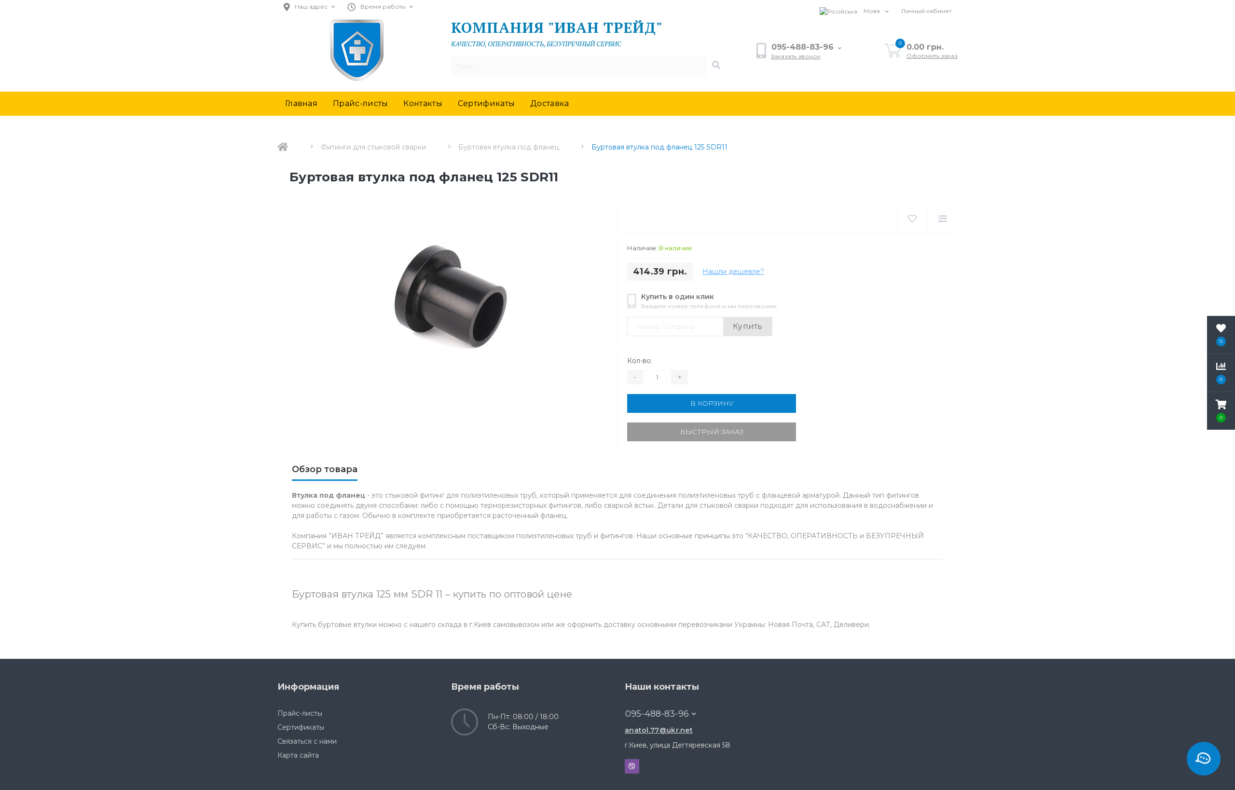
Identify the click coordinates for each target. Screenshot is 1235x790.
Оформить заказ (932, 55)
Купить (748, 326)
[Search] (716, 65)
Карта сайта (298, 755)
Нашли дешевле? (733, 271)
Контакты (422, 103)
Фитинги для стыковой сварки (373, 147)
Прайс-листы (360, 103)
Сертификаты (486, 103)
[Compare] (942, 219)
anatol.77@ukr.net (659, 730)
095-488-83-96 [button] (657, 713)
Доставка (549, 103)
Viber (632, 766)
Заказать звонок (796, 56)
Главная (301, 103)
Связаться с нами (307, 741)
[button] (1221, 411)
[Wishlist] (912, 219)
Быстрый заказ (711, 431)
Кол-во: (639, 360)
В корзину (711, 403)
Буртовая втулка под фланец (508, 147)
